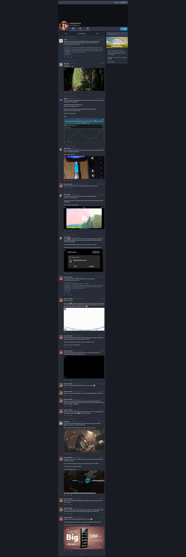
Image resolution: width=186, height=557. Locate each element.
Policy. (112, 54)
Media (97, 33)
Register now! (123, 2)
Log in (117, 2)
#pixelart (66, 66)
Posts (66, 33)
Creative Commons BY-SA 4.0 (115, 53)
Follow (124, 28)
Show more (81, 554)
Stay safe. (110, 57)
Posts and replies (82, 33)
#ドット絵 (70, 66)
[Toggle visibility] (65, 69)
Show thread (67, 292)
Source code (111, 62)
